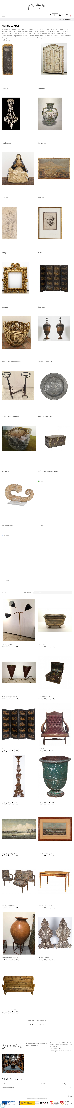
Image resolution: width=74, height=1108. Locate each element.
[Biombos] (55, 283)
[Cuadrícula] (3, 593)
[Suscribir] (70, 1088)
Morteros (5, 471)
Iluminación (6, 143)
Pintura (41, 198)
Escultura (5, 198)
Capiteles (5, 580)
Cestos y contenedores (11, 362)
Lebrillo (41, 526)
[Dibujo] (19, 228)
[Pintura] (55, 173)
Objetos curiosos (9, 526)
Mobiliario (42, 88)
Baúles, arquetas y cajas (48, 471)
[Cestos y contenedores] (19, 337)
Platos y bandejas (45, 416)
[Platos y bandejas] (55, 392)
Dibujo (4, 252)
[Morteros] (19, 447)
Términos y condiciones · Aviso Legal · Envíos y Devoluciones (36, 1044)
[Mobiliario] (55, 64)
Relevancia (53, 592)
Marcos (5, 307)
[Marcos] (19, 283)
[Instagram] (56, 15)
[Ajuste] (67, 14)
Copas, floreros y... (45, 362)
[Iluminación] (19, 119)
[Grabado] (55, 228)
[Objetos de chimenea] (19, 392)
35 (40, 1024)
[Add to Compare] (17, 646)
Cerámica (42, 143)
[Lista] (5, 593)
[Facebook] (53, 15)
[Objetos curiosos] (19, 501)
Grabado (41, 252)
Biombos (41, 307)
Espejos (5, 88)
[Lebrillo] (55, 501)
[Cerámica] (55, 119)
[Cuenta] (60, 14)
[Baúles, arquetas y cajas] (55, 447)
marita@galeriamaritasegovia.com (60, 1050)
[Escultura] (19, 173)
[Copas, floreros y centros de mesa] (55, 337)
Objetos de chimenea (10, 416)
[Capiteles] (19, 556)
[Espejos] (19, 64)
